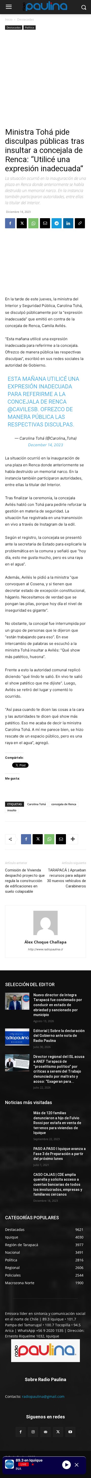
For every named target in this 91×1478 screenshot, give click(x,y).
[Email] (45, 223)
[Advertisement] (45, 79)
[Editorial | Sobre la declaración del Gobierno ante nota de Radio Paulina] (17, 1036)
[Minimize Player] (77, 1465)
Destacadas (25, 19)
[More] (72, 839)
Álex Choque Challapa (45, 941)
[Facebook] (10, 223)
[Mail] (45, 1432)
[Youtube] (70, 1432)
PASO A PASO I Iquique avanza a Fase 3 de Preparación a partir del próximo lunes (59, 1154)
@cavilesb (23, 409)
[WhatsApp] (33, 223)
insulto (11, 810)
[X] (22, 223)
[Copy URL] (80, 223)
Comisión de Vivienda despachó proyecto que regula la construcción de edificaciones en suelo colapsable (25, 881)
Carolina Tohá (36, 804)
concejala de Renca (63, 804)
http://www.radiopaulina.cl (45, 949)
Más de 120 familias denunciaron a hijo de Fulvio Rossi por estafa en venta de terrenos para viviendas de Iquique (57, 1123)
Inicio (8, 19)
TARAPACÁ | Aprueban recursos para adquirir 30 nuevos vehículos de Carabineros (66, 878)
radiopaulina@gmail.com (43, 1396)
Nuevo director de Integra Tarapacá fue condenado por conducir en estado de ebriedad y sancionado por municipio (57, 1005)
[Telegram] (57, 223)
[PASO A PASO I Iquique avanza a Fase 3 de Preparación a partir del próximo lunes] (17, 1154)
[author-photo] (45, 935)
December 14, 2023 (45, 444)
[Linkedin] (68, 223)
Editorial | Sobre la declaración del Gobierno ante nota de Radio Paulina (59, 1036)
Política (29, 27)
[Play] (66, 1464)
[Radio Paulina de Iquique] (45, 6)
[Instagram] (33, 1432)
